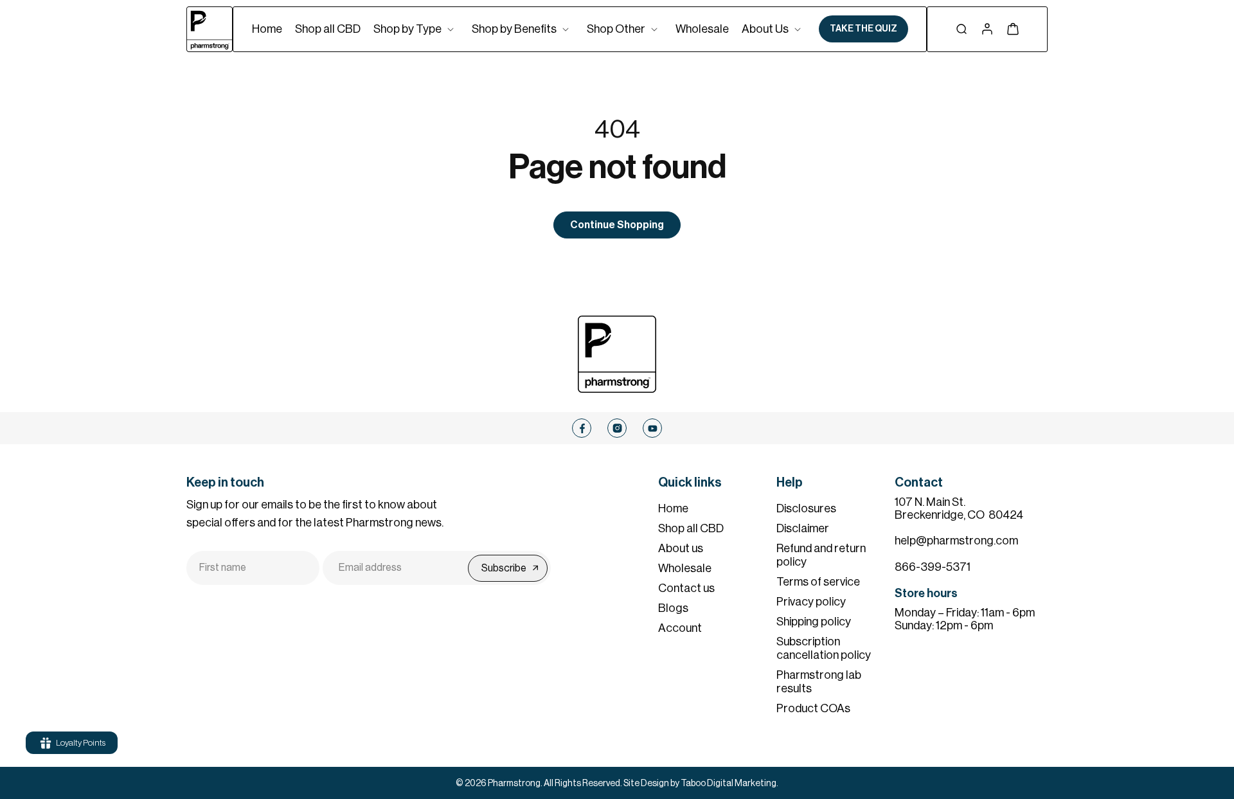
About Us (765, 29)
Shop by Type (407, 29)
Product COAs (813, 708)
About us (680, 548)
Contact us (686, 588)
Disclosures (806, 508)
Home (673, 508)
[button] (416, 29)
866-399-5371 (932, 567)
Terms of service (818, 582)
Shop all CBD (691, 528)
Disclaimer (802, 528)
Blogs (673, 608)
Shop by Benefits (514, 29)
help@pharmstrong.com (956, 540)
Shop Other (616, 29)
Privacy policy (811, 601)
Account (680, 628)
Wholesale (684, 568)
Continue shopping (617, 225)
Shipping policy (813, 621)
